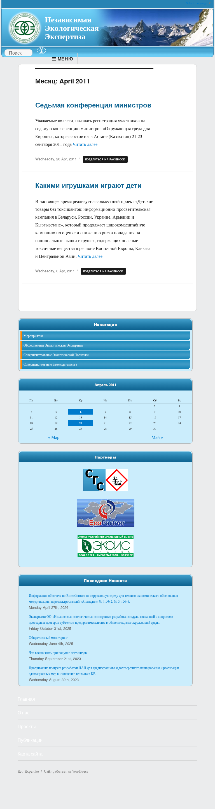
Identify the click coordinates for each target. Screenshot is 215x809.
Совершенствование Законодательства (50, 364)
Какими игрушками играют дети (88, 185)
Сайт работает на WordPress (66, 771)
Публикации (30, 740)
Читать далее (85, 144)
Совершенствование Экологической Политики (56, 354)
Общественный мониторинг (48, 637)
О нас (23, 712)
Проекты (27, 726)
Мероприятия (33, 335)
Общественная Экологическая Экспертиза (53, 345)
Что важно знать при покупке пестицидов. (58, 652)
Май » (157, 437)
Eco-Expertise (28, 771)
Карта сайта (30, 753)
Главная (26, 699)
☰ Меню (62, 58)
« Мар (53, 437)
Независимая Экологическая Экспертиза (72, 27)
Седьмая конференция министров (93, 104)
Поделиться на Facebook (105, 159)
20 (80, 423)
